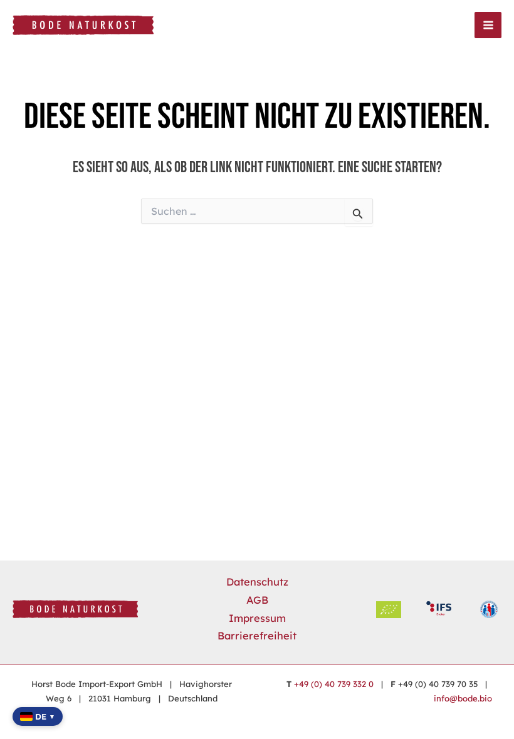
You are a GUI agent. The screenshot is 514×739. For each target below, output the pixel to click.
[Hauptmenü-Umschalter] (488, 25)
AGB (257, 600)
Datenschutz (257, 582)
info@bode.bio (463, 698)
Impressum (257, 618)
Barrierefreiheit (257, 635)
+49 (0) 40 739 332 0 (334, 684)
